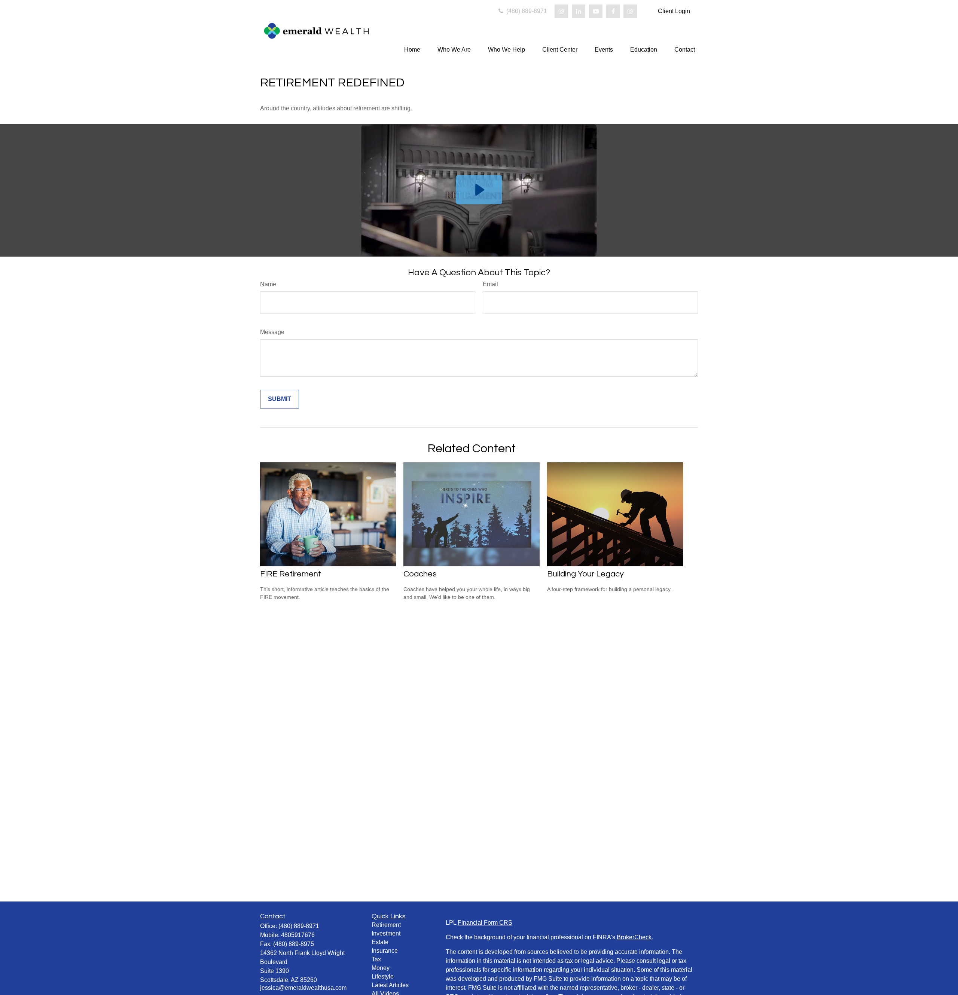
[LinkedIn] (578, 11)
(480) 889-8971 (526, 11)
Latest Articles (390, 985)
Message (272, 332)
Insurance (385, 950)
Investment (386, 933)
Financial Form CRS (485, 922)
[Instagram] (561, 11)
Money (381, 968)
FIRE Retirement (290, 574)
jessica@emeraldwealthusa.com (303, 988)
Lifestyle (383, 976)
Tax (376, 959)
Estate (380, 942)
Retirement (386, 925)
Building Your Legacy (585, 574)
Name (268, 284)
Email (490, 284)
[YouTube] (595, 11)
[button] (412, 49)
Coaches (420, 574)
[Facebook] (613, 11)
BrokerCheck (634, 937)
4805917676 (298, 935)
